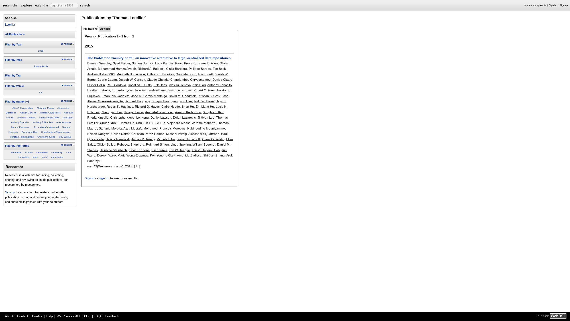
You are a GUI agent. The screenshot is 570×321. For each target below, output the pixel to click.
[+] (27, 101)
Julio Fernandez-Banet (150, 90)
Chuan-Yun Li (109, 123)
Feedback (112, 316)
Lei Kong (142, 117)
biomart (29, 152)
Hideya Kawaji (134, 112)
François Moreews (172, 128)
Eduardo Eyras (122, 90)
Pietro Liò (127, 123)
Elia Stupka (159, 150)
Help (49, 316)
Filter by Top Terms (17, 145)
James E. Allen (207, 63)
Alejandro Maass (45, 108)
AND (66, 44)
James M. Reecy (143, 139)
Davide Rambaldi (118, 139)
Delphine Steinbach (113, 150)
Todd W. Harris (204, 101)
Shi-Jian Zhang (214, 155)
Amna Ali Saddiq (213, 139)
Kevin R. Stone (139, 150)
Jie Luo (160, 123)
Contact (22, 316)
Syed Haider (121, 63)
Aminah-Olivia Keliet (50, 112)
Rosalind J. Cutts (140, 85)
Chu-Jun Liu (65, 137)
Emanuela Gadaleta (116, 96)
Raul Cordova (116, 85)
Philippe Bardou (200, 68)
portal (44, 157)
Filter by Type (13, 60)
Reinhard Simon (157, 144)
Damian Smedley (99, 63)
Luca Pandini (164, 63)
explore (26, 5)
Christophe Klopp (46, 137)
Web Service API (68, 316)
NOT (70, 44)
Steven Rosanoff (188, 139)
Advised (105, 28)
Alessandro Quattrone (203, 134)
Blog (87, 316)
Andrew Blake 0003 (49, 117)
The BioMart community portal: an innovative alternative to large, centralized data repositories (159, 58)
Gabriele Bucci (186, 74)
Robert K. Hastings (120, 106)
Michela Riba (166, 139)
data (68, 152)
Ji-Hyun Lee (205, 117)
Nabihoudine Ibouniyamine (206, 128)
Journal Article (41, 66)
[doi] (137, 166)
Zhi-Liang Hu (205, 106)
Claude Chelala (158, 79)
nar (41, 92)
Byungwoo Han (29, 132)
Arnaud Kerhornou (20, 127)
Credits (37, 316)
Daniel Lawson (161, 117)
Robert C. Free (204, 90)
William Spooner (204, 144)
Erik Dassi (160, 85)
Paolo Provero (185, 63)
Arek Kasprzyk (63, 122)
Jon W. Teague (179, 150)
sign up (104, 178)
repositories (57, 157)
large (35, 157)
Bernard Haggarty (137, 101)
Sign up (564, 5)
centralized (42, 152)
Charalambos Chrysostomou (55, 132)
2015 (40, 51)
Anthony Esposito (19, 122)
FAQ (98, 316)
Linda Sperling (181, 144)
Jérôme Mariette (203, 123)
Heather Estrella (98, 90)
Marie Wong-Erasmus (133, 155)
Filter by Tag (12, 75)
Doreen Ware (106, 155)
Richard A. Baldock (151, 68)
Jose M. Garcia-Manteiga (149, 96)
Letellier (10, 24)
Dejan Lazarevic (184, 117)
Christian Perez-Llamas (22, 137)
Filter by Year (13, 44)
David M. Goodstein (183, 96)
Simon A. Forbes (180, 90)
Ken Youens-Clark (162, 155)
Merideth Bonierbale (130, 74)
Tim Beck (219, 68)
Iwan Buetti (206, 74)
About (9, 316)
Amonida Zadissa (26, 117)
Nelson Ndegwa (98, 134)
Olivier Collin (96, 85)
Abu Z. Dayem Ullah (22, 108)
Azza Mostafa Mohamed (46, 127)
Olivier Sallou (106, 144)
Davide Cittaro (222, 79)
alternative (16, 152)
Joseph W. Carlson (132, 79)
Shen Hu (188, 106)
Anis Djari (67, 117)
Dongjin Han (160, 101)
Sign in (552, 5)
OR (62, 44)
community (56, 152)
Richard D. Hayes (147, 106)
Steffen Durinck (142, 63)
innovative (23, 157)
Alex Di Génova (28, 112)
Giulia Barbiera (176, 68)
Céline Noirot (120, 134)
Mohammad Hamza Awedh (117, 68)
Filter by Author (15, 101)
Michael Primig (176, 134)
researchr (10, 5)
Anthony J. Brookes (43, 122)
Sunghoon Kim (213, 112)
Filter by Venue (14, 86)
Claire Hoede (170, 106)
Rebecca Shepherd (130, 144)
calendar (41, 5)
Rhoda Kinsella (97, 117)
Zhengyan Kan (111, 112)
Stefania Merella (110, 128)
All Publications (15, 34)
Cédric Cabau (107, 79)
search (85, 5)
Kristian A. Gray (209, 96)
